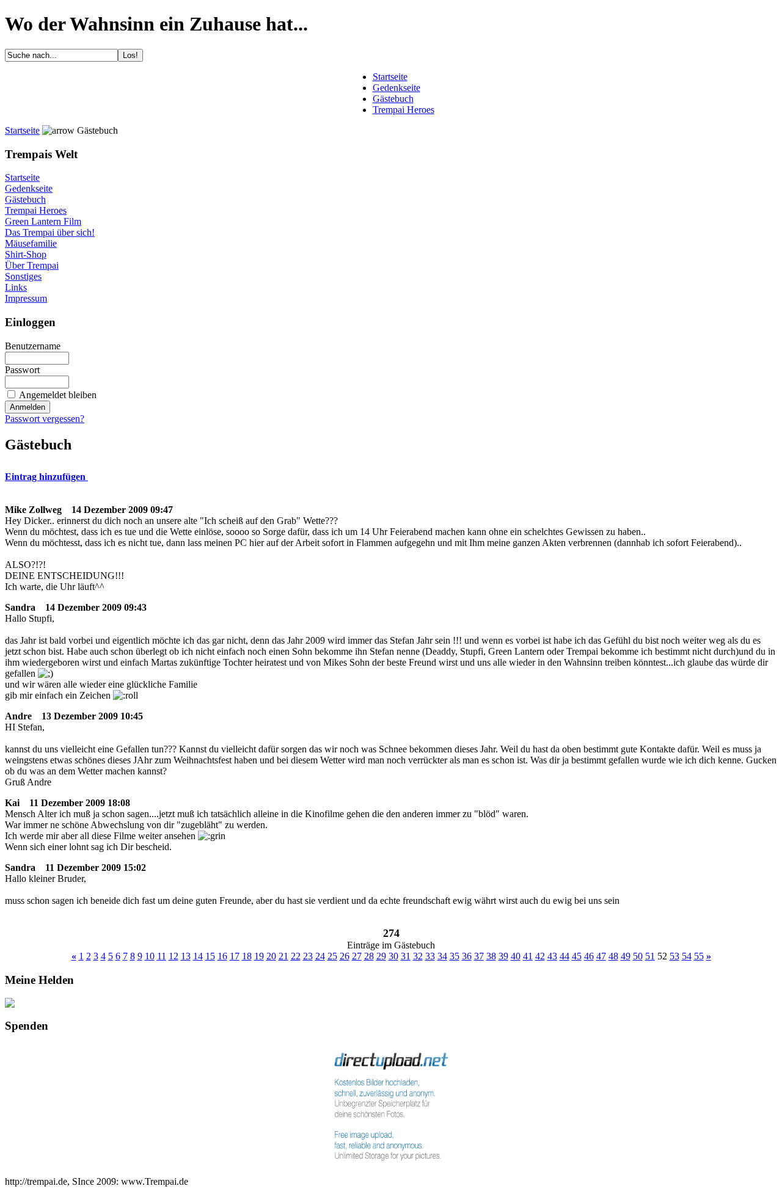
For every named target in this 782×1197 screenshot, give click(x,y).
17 (234, 956)
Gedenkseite (29, 188)
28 (369, 956)
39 (503, 956)
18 (247, 956)
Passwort (22, 370)
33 (430, 956)
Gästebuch (25, 199)
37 (479, 956)
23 (308, 956)
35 (454, 956)
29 (381, 956)
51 (650, 956)
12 (173, 956)
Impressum (26, 298)
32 (418, 956)
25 (332, 956)
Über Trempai (32, 265)
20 (271, 956)
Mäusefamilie (31, 243)
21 (283, 956)
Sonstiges (23, 276)
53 (674, 956)
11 (161, 956)
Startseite (22, 130)
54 (687, 956)
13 (186, 956)
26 (344, 956)
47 (601, 956)
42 (540, 956)
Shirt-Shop (25, 254)
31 (406, 956)
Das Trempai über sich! (50, 232)
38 (491, 956)
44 (564, 956)
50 (638, 956)
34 (442, 956)
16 (222, 956)
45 (577, 956)
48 (613, 956)
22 (296, 956)
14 (198, 956)
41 (528, 956)
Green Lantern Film (43, 221)
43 (552, 956)
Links (16, 287)
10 (150, 956)
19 (259, 956)
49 (625, 956)
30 (393, 956)
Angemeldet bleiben (58, 395)
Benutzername (32, 346)
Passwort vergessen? (44, 418)
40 (516, 956)
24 (320, 956)
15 (210, 956)
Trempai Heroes (36, 210)
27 (357, 956)
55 (699, 956)
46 (589, 956)
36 (467, 956)
